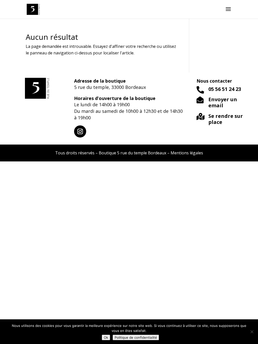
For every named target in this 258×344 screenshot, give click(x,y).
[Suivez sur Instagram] (80, 131)
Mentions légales (187, 153)
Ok (106, 337)
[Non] (251, 331)
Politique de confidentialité (136, 337)
